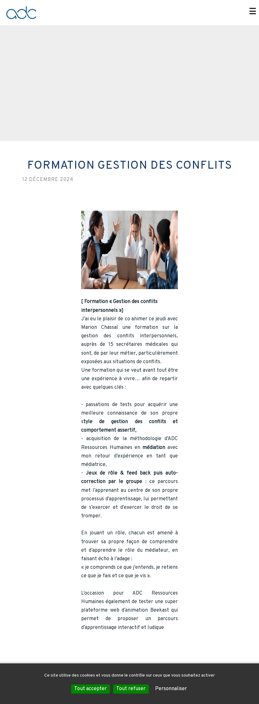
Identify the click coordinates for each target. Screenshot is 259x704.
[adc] (129, 12)
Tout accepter (90, 689)
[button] (252, 11)
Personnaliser (171, 689)
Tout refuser (131, 689)
